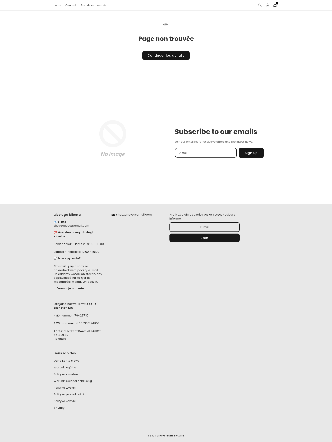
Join (204, 238)
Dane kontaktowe (67, 361)
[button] (260, 5)
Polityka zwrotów (66, 374)
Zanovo (161, 435)
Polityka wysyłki (65, 388)
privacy (59, 408)
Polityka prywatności (69, 394)
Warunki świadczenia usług (73, 381)
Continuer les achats (166, 55)
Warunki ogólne (65, 367)
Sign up (251, 153)
